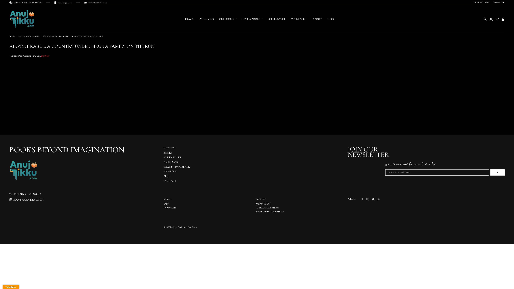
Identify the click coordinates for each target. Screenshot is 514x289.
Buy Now (45, 55)
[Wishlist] (497, 19)
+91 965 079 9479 (64, 2)
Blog (487, 2)
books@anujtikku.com (97, 2)
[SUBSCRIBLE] (497, 172)
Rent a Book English (29, 36)
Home (12, 36)
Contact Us (499, 2)
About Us (478, 2)
